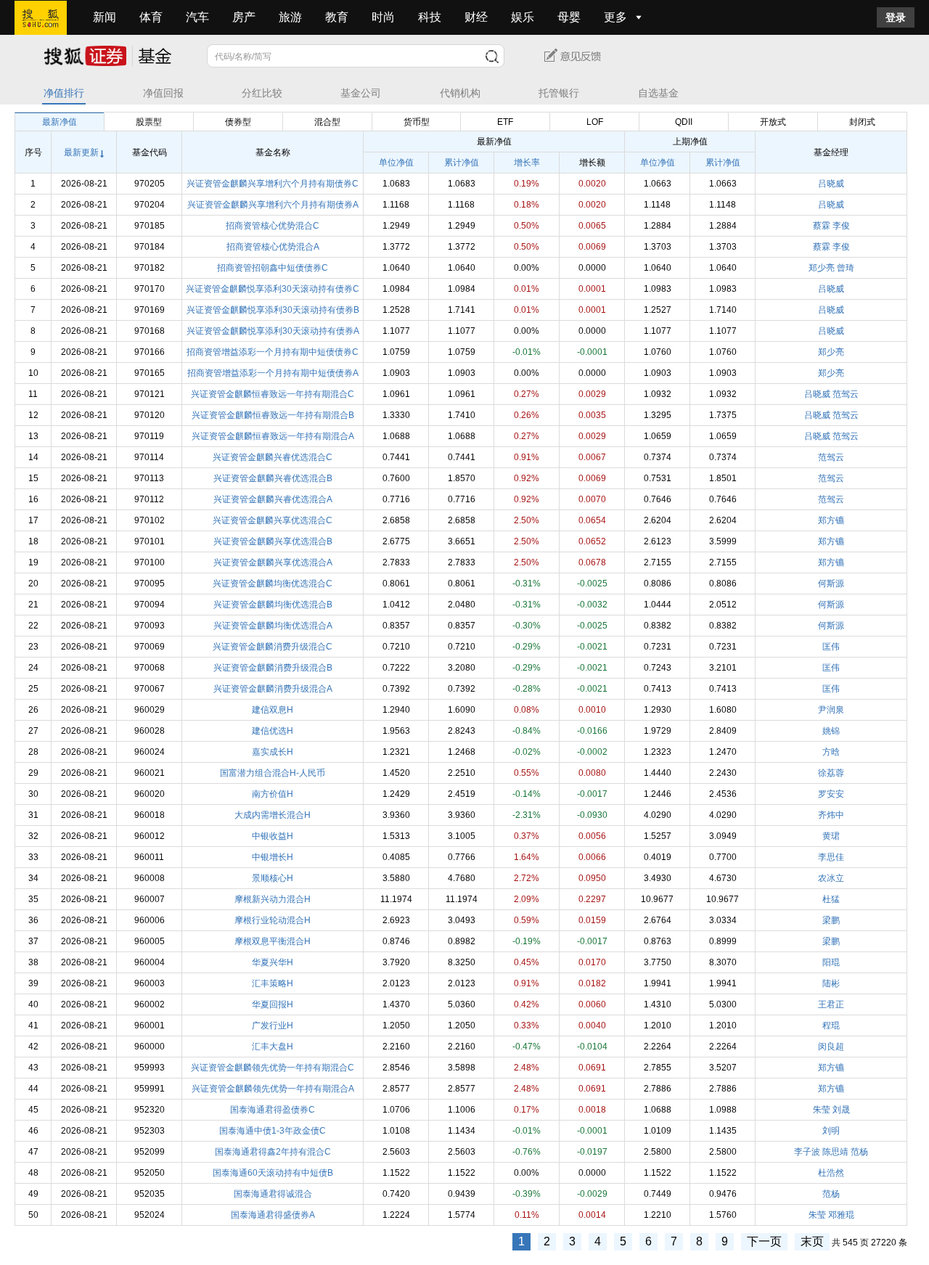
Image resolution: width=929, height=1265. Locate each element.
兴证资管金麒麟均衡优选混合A (272, 626)
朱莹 (821, 1110)
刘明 (831, 1131)
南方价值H (272, 794)
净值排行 (64, 93)
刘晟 (841, 1110)
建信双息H (272, 710)
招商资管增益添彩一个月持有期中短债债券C (273, 352)
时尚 (383, 17)
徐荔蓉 (831, 773)
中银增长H (272, 857)
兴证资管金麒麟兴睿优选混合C (272, 457)
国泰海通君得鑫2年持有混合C (273, 1152)
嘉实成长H (272, 752)
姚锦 (831, 731)
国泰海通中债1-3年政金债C (272, 1131)
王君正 (831, 1004)
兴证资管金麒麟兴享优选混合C (272, 520)
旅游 (290, 17)
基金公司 (360, 93)
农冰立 (831, 878)
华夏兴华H (272, 962)
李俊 (841, 226)
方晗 (831, 752)
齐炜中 (831, 815)
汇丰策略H (272, 983)
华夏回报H (272, 1004)
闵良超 (831, 1046)
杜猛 (831, 899)
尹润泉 (831, 710)
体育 (151, 17)
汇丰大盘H (272, 1046)
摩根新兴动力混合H (272, 899)
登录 (895, 17)
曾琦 (845, 268)
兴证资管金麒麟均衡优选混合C (272, 583)
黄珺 (831, 836)
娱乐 (522, 17)
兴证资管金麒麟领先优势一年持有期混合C (272, 1068)
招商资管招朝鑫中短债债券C (272, 268)
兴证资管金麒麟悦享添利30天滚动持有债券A (273, 331)
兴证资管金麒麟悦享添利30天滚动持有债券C (272, 289)
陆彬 (831, 983)
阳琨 (831, 962)
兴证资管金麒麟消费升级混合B (272, 668)
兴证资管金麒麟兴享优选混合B (272, 541)
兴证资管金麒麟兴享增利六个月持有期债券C (273, 184)
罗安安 (831, 794)
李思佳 (831, 857)
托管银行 (559, 93)
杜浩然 (831, 1173)
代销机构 (460, 93)
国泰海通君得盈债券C (272, 1110)
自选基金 (658, 93)
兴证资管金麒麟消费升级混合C (272, 647)
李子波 (807, 1152)
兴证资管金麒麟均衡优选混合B (272, 604)
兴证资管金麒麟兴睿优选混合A (272, 499)
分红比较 (262, 93)
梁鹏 (831, 920)
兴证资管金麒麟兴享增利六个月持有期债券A (273, 205)
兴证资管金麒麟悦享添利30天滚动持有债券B (273, 310)
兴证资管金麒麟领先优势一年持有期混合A (273, 1089)
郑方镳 (831, 520)
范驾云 (845, 394)
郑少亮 (822, 268)
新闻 (104, 17)
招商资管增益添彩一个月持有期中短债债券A (273, 373)
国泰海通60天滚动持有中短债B (273, 1173)
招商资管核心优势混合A (272, 247)
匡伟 (831, 647)
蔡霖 (821, 226)
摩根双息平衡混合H (272, 941)
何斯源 (831, 583)
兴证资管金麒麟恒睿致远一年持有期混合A (273, 436)
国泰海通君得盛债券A (273, 1215)
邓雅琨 (841, 1215)
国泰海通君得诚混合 (273, 1194)
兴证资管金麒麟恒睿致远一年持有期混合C (272, 394)
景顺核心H (272, 878)
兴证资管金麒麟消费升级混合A (272, 689)
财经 (476, 17)
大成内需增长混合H (272, 815)
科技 (429, 17)
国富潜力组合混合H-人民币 (272, 773)
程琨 (831, 1025)
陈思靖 (835, 1152)
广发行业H (272, 1025)
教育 (336, 17)
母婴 (569, 17)
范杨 (859, 1152)
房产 (243, 17)
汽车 (197, 17)
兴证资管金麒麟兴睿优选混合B (272, 478)
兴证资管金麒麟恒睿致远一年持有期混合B (273, 415)
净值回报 (163, 93)
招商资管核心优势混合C (272, 226)
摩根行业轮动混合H (272, 920)
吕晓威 (831, 184)
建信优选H (272, 731)
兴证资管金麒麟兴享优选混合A (272, 562)
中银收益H (272, 836)
